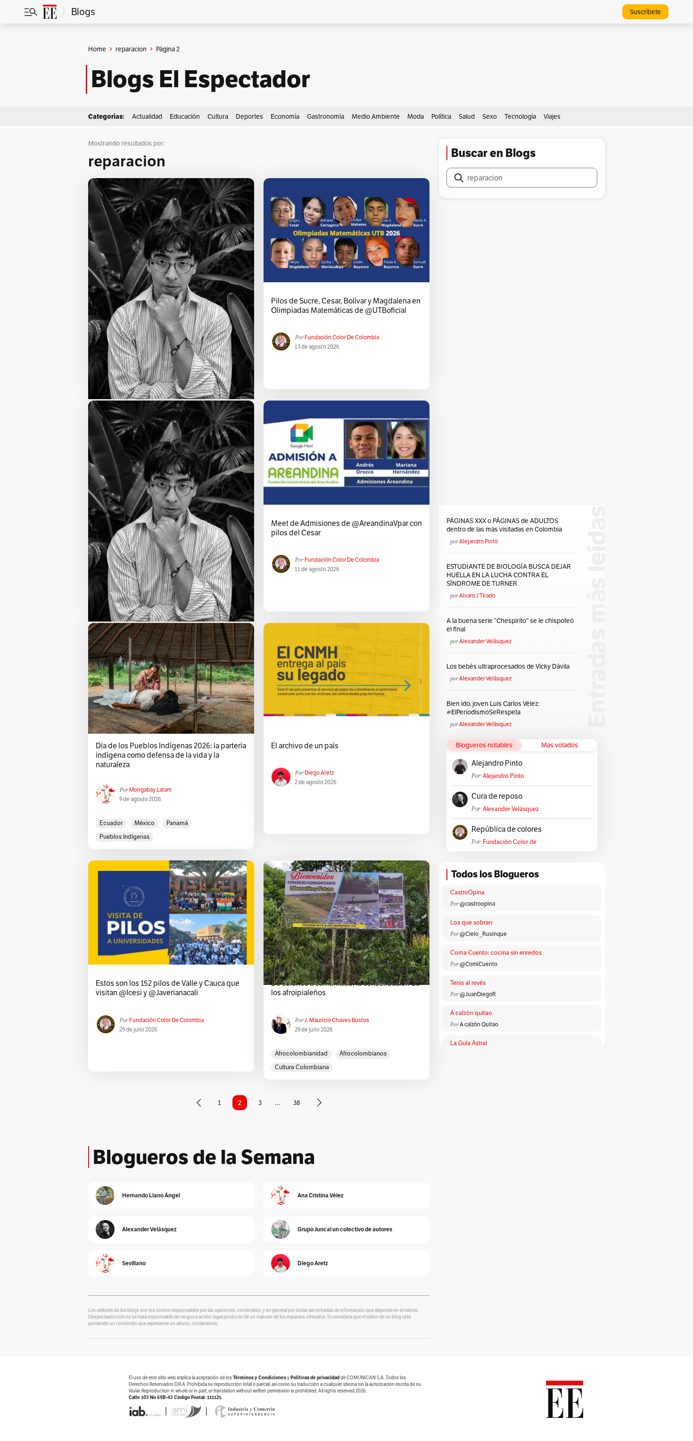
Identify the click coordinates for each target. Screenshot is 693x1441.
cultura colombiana (302, 1067)
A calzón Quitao (479, 1024)
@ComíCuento (478, 963)
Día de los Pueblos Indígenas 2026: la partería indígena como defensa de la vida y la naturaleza (171, 755)
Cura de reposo (496, 796)
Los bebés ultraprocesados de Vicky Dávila (509, 666)
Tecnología (520, 116)
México (144, 823)
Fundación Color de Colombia (342, 337)
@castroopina (477, 903)
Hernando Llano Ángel (151, 1195)
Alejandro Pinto (478, 541)
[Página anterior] (198, 1102)
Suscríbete (645, 12)
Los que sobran (471, 922)
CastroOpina (467, 892)
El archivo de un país (304, 746)
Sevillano (134, 1263)
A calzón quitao (471, 1013)
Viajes (552, 116)
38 (296, 1102)
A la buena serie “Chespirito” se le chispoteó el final (510, 624)
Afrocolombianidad (301, 1053)
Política (441, 116)
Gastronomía (325, 116)
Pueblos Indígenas (124, 837)
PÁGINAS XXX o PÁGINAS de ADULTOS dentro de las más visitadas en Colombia (504, 524)
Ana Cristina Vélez (320, 1195)
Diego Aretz (319, 772)
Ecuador (111, 823)
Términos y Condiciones (259, 1378)
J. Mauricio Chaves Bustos (337, 1019)
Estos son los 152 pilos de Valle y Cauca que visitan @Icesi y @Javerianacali (167, 988)
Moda (415, 116)
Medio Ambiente (376, 116)
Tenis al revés (468, 983)
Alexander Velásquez (485, 641)
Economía (285, 116)
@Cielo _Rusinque (483, 933)
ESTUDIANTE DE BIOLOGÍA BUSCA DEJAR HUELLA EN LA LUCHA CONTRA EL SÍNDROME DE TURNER (508, 575)
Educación (185, 116)
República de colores (506, 829)
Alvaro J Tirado (477, 595)
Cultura (217, 116)
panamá (177, 823)
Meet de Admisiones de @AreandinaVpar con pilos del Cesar (346, 528)
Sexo (489, 116)
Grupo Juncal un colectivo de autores (344, 1229)
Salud (467, 116)
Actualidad (147, 116)
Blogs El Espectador (200, 79)
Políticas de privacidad (314, 1378)
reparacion (131, 49)
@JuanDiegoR (478, 994)
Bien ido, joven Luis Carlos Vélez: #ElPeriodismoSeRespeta (492, 707)
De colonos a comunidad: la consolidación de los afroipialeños (345, 988)
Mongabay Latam (150, 789)
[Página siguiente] (319, 1102)
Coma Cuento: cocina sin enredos (496, 953)
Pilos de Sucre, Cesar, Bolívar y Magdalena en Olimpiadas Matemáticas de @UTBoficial (346, 305)
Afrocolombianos (363, 1053)
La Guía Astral (468, 1043)
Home (97, 49)
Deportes (249, 116)
